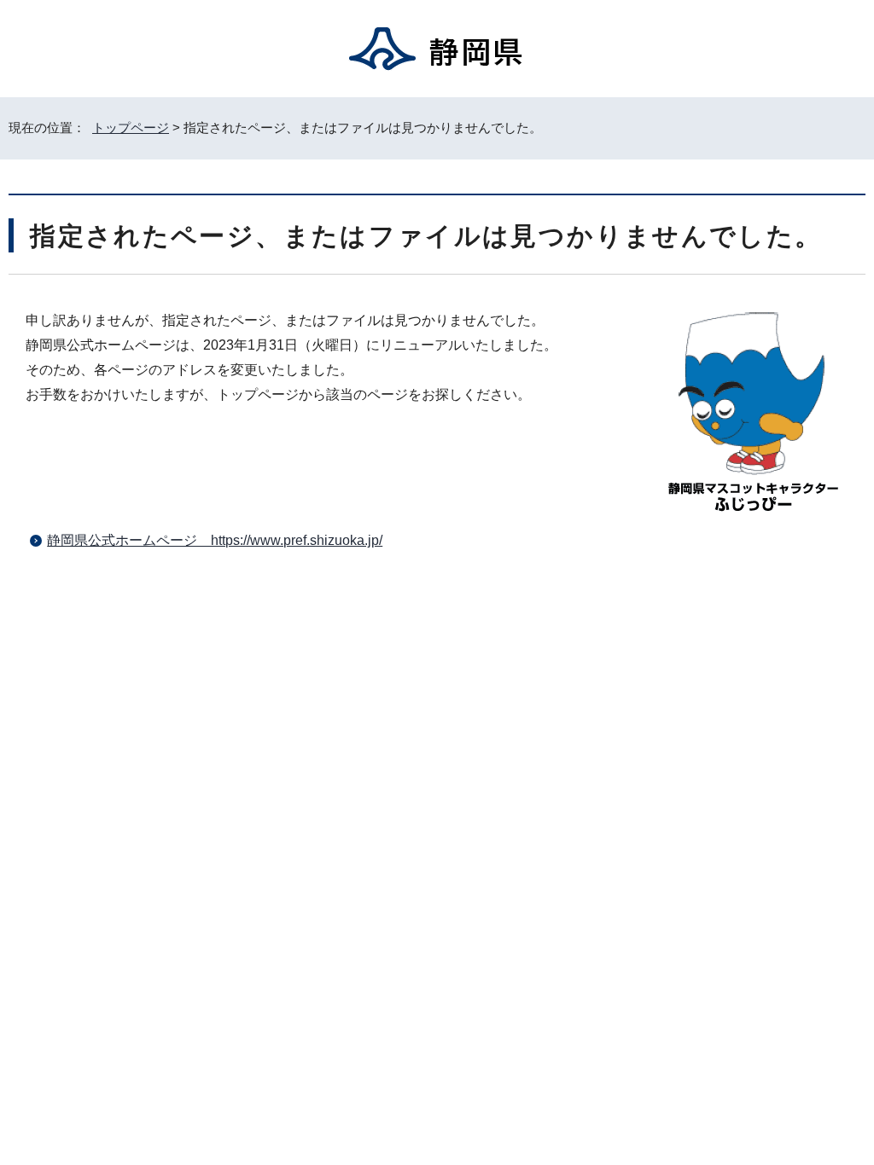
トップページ (130, 127)
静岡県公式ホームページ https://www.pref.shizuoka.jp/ (214, 540)
